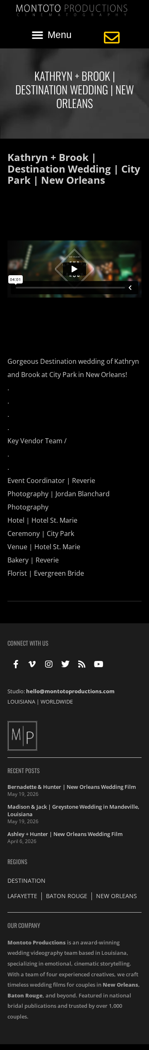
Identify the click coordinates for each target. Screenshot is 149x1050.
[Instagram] (49, 664)
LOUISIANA (21, 701)
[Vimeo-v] (32, 664)
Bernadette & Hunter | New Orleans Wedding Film (71, 787)
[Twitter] (65, 664)
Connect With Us (27, 643)
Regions (17, 861)
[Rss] (82, 664)
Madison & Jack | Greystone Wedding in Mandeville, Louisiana (73, 810)
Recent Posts (23, 770)
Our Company (23, 925)
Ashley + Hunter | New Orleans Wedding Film (65, 834)
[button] (52, 35)
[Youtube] (98, 664)
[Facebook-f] (15, 664)
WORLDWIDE (57, 701)
